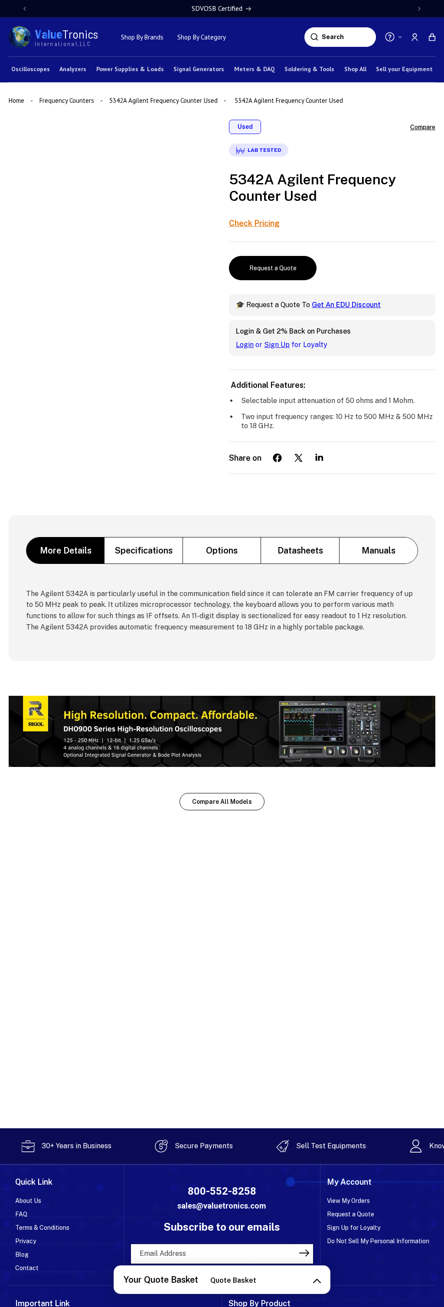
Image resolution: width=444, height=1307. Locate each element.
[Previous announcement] (24, 8)
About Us (28, 1200)
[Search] (314, 36)
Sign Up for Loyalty (353, 1227)
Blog (22, 1254)
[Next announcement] (419, 8)
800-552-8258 (222, 1191)
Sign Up (277, 345)
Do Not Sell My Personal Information (378, 1241)
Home (17, 100)
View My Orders (348, 1200)
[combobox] (348, 37)
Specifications (144, 550)
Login (245, 345)
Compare (422, 127)
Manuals (378, 550)
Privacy (25, 1241)
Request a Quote (273, 268)
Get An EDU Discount (346, 305)
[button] (432, 37)
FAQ (21, 1214)
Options (222, 550)
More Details (65, 550)
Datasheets (300, 550)
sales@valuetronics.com (221, 1205)
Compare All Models (222, 801)
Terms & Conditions (42, 1227)
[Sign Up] (303, 1253)
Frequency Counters (66, 100)
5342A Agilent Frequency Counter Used (163, 100)
